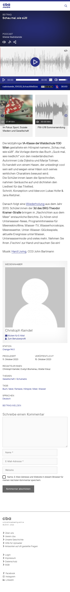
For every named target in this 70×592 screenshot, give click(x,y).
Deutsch (7, 399)
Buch (5, 389)
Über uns (9, 533)
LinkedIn (9, 580)
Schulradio (21, 379)
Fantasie (18, 389)
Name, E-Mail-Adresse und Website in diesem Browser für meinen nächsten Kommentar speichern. (33, 479)
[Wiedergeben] (3, 80)
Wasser (42, 389)
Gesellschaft (9, 379)
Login (8, 555)
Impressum (10, 558)
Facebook (10, 573)
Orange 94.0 (9, 349)
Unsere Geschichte (14, 540)
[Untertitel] (50, 80)
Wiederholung (35, 204)
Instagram (10, 577)
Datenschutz (11, 562)
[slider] (27, 80)
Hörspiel (27, 389)
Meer (35, 389)
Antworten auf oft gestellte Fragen (21, 546)
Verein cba (10, 536)
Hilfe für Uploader (13, 543)
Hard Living (19, 251)
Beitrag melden (12, 405)
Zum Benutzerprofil (16, 339)
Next (66, 115)
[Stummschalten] (56, 80)
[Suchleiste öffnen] (65, 6)
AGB (7, 565)
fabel (10, 389)
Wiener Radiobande (12, 37)
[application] (35, 79)
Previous (1, 115)
